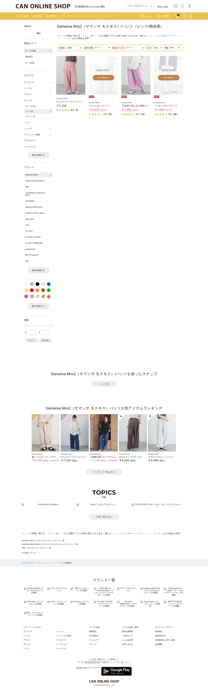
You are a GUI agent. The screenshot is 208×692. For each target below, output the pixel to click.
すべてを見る (30, 106)
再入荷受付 (103, 78)
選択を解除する (38, 155)
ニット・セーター (153, 533)
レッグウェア (61, 644)
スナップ (109, 16)
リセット (31, 340)
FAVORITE (184, 16)
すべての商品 (22, 16)
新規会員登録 (127, 631)
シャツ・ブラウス (154, 35)
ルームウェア (61, 648)
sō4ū (27, 225)
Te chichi (29, 231)
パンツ (96, 35)
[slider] (25, 325)
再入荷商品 (51, 16)
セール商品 (29, 63)
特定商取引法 (160, 636)
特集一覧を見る (104, 516)
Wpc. (27, 261)
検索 (151, 6)
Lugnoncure (30, 249)
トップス (27, 636)
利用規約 (158, 631)
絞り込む (45, 340)
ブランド (65, 16)
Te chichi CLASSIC (33, 237)
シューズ (59, 631)
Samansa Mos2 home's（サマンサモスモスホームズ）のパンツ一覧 (50, 544)
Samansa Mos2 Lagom (34, 213)
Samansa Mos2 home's (35, 181)
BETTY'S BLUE (31, 255)
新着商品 (37, 16)
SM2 (27, 187)
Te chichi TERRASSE (34, 243)
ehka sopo (29, 219)
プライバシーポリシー (164, 627)
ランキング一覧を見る (104, 472)
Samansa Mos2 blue (33, 207)
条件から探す (162, 6)
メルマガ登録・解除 (130, 627)
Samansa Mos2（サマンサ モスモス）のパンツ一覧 (43, 541)
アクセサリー (61, 640)
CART (177, 15)
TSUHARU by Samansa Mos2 (35, 194)
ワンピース (27, 631)
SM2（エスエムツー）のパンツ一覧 (36, 548)
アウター (27, 640)
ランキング (95, 16)
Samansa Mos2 (31, 175)
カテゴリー (79, 16)
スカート (86, 35)
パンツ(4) (29, 111)
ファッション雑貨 (63, 636)
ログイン (148, 16)
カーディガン (172, 35)
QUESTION (190, 16)
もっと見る (104, 384)
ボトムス (61, 35)
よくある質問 (127, 640)
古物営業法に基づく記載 (165, 640)
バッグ (26, 648)
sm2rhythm (29, 201)
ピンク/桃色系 (65, 563)
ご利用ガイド (127, 636)
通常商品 (29, 57)
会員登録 (165, 16)
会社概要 (158, 644)
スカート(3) (30, 116)
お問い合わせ (127, 644)
